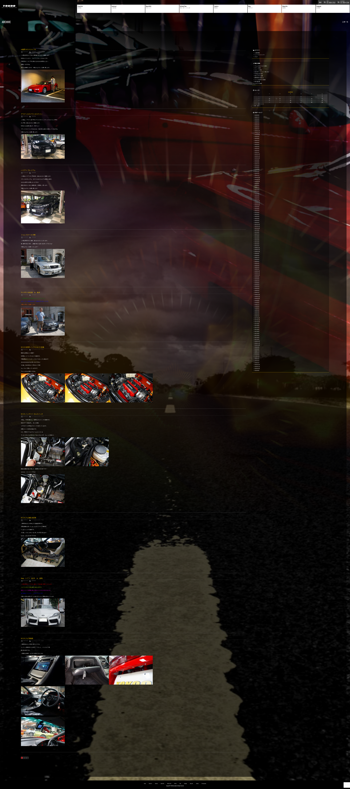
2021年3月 (257, 241)
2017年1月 (257, 339)
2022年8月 (257, 208)
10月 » (258, 105)
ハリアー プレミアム (28, 170)
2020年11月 (257, 249)
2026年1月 (257, 128)
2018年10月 (257, 298)
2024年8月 (257, 162)
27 (301, 102)
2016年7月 (257, 351)
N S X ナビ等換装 (27, 638)
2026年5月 (257, 121)
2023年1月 (257, 199)
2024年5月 (257, 167)
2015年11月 (257, 366)
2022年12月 (257, 200)
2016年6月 (257, 353)
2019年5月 (257, 284)
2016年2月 (257, 360)
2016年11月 (257, 343)
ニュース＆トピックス (41, 294)
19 (290, 100)
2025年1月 (257, 152)
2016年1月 (257, 362)
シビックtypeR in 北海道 (260, 79)
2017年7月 (257, 327)
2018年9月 (257, 300)
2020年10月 (257, 251)
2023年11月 (257, 179)
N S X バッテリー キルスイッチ (32, 414)
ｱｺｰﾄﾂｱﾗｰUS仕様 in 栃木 (30, 292)
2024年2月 (257, 173)
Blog (180, 783)
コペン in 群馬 (258, 69)
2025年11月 (257, 132)
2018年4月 (257, 310)
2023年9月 (257, 183)
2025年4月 (257, 146)
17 (269, 100)
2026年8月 (257, 115)
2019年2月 (257, 290)
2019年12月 (257, 271)
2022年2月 (257, 220)
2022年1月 (257, 222)
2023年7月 (257, 187)
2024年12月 (257, 154)
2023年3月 (257, 195)
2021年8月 (257, 232)
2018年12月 (257, 294)
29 (322, 102)
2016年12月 (257, 341)
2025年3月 (257, 148)
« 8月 (254, 105)
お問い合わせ (320, 2)
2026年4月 (257, 123)
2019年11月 (257, 273)
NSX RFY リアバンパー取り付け (262, 71)
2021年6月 (257, 236)
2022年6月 (257, 212)
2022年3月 (257, 218)
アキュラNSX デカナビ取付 (261, 66)
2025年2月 (257, 150)
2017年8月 (257, 325)
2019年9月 (257, 277)
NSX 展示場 (257, 81)
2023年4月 (257, 193)
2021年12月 (257, 224)
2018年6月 (257, 306)
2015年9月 (257, 370)
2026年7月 (257, 117)
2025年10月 (257, 134)
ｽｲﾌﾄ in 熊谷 (258, 67)
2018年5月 (257, 308)
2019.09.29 (25, 172)
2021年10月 (257, 228)
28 (311, 102)
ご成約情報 (33, 51)
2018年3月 (257, 312)
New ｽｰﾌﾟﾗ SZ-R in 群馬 (32, 578)
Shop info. (191, 783)
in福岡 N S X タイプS (28, 49)
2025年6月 (257, 142)
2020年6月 (257, 259)
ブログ (42, 349)
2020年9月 (257, 253)
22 (322, 100)
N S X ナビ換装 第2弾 (28, 518)
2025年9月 (257, 136)
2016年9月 (257, 347)
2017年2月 (257, 337)
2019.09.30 (25, 51)
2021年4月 (257, 239)
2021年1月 (257, 245)
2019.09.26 (25, 640)
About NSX (162, 783)
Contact (197, 783)
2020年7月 (257, 257)
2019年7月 (257, 280)
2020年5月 (257, 261)
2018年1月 (257, 315)
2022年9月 (257, 206)
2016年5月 (257, 354)
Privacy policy (204, 783)
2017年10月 (257, 321)
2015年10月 (257, 368)
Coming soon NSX (259, 73)
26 (290, 102)
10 (269, 98)
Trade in (175, 783)
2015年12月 (257, 364)
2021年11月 (257, 226)
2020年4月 (257, 263)
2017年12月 (257, 317)
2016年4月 (257, 356)
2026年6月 (257, 119)
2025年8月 (257, 138)
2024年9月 (257, 160)
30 (258, 104)
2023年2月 (257, 197)
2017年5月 (257, 331)
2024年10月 (257, 158)
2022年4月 (257, 216)
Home (145, 783)
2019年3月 (257, 288)
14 (311, 98)
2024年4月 (257, 169)
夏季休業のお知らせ (259, 77)
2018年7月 (257, 304)
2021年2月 (257, 243)
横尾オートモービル (9, 6)
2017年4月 (257, 333)
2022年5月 (257, 214)
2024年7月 (257, 163)
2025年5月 (257, 144)
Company (185, 783)
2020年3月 (257, 265)
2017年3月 (257, 335)
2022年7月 (257, 210)
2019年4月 (257, 286)
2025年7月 (257, 140)
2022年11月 (257, 202)
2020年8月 (257, 255)
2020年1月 (257, 269)
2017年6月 (257, 329)
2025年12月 (257, 130)
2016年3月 (257, 358)
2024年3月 (257, 171)
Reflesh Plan (169, 783)
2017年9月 (257, 323)
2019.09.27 (25, 349)
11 (279, 98)
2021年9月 (257, 230)
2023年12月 (257, 177)
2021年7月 (257, 234)
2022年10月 (257, 204)
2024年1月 (257, 175)
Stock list (150, 783)
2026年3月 (257, 124)
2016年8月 (257, 349)
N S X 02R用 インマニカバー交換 (32, 347)
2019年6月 (257, 282)
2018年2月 (257, 314)
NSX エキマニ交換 (259, 75)
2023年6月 (257, 189)
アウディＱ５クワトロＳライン (32, 114)
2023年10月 (257, 181)
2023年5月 (257, 191)
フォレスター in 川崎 (28, 235)
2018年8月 (257, 302)
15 (322, 98)
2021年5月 (257, 238)
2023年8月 (257, 185)
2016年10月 (257, 345)
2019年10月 (257, 275)
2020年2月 (257, 267)
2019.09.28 (25, 294)
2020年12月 (257, 247)
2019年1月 (257, 292)
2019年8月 (257, 278)
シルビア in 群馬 (258, 83)
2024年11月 (257, 156)
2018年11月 (257, 296)
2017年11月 (257, 319)
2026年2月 (257, 126)
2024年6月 (257, 165)
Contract (156, 783)
